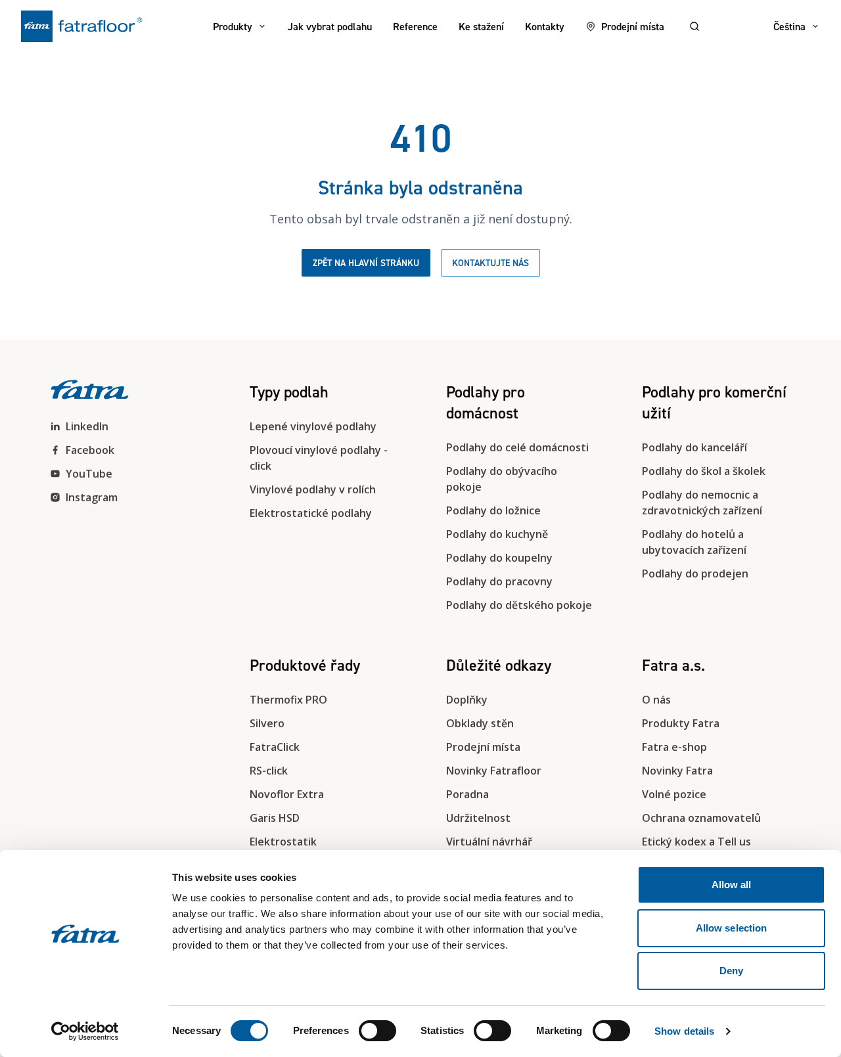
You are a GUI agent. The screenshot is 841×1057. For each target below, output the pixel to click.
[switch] (377, 1030)
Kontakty (544, 26)
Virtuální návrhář (489, 841)
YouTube (89, 473)
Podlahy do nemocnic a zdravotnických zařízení (702, 502)
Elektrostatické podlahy (311, 513)
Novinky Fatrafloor (493, 770)
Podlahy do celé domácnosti (517, 447)
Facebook (90, 450)
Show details (684, 1031)
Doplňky (467, 699)
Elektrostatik (283, 841)
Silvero (267, 723)
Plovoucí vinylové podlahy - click (319, 458)
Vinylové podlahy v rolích (313, 489)
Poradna (467, 794)
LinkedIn (87, 426)
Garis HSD (275, 818)
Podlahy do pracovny (499, 581)
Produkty (232, 26)
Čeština (789, 26)
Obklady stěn (480, 723)
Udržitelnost (478, 818)
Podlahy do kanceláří (694, 447)
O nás (656, 699)
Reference (415, 26)
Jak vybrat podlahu (330, 26)
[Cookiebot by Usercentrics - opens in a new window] (85, 1031)
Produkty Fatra (680, 723)
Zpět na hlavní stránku (366, 263)
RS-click (269, 770)
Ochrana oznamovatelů (701, 818)
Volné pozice (674, 794)
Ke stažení (481, 26)
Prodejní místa (632, 26)
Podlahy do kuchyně (497, 534)
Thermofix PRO (288, 699)
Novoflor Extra (287, 794)
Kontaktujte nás (490, 263)
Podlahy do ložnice (493, 510)
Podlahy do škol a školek (703, 471)
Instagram (92, 497)
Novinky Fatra (677, 770)
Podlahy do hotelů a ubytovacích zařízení (694, 542)
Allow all (732, 884)
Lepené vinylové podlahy (313, 426)
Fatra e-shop (674, 747)
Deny (731, 970)
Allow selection (731, 927)
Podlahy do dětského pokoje (519, 605)
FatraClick (275, 747)
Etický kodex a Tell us (696, 841)
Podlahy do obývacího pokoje (501, 479)
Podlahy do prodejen (695, 573)
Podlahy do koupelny (499, 558)
